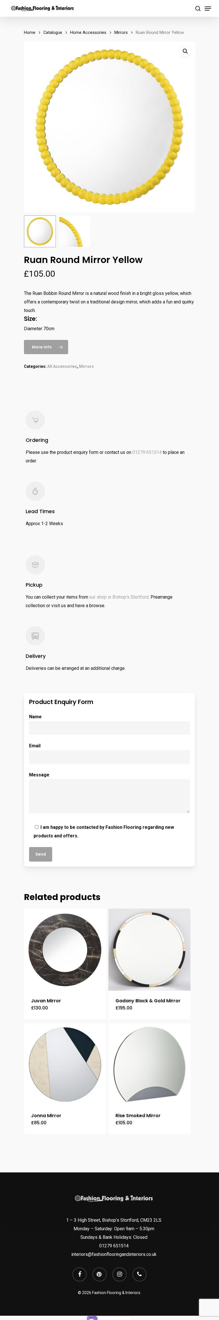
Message (39, 775)
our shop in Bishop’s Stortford (119, 597)
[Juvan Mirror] (65, 950)
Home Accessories (88, 32)
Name (35, 716)
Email (34, 745)
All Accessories (62, 366)
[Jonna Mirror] (65, 1064)
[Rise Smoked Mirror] (149, 1064)
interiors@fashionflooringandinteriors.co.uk (114, 1254)
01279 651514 (147, 452)
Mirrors (121, 32)
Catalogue (52, 32)
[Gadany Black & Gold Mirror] (149, 950)
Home (29, 32)
